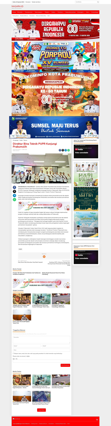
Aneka (14, 150)
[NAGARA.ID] (16, 419)
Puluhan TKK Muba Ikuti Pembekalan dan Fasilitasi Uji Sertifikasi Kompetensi (26, 273)
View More (41, 410)
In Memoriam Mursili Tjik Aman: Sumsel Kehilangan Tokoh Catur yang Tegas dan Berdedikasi (40, 306)
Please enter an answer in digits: (21, 356)
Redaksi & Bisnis (43, 423)
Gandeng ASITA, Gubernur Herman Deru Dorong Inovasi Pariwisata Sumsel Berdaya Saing (59, 263)
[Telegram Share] (65, 150)
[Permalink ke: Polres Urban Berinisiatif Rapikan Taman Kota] (22, 315)
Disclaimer (51, 423)
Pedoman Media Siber (60, 423)
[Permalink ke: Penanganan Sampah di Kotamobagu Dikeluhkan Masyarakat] (61, 299)
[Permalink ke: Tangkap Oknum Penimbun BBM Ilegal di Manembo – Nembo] (22, 299)
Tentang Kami (34, 423)
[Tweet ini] (63, 150)
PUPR (20, 249)
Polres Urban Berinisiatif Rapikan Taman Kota (21, 322)
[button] (98, 2)
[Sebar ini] (60, 150)
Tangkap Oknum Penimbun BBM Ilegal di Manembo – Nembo (21, 306)
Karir (69, 423)
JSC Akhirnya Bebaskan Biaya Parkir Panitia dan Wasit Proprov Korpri (41, 403)
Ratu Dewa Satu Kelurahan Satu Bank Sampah (30, 261)
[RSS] (44, 256)
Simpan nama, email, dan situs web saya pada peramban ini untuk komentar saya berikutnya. (38, 353)
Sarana (17, 150)
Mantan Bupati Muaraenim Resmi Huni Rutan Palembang (53, 273)
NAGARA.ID (17, 6)
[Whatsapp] (68, 150)
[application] (86, 151)
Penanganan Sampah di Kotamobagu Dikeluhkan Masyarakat (58, 306)
